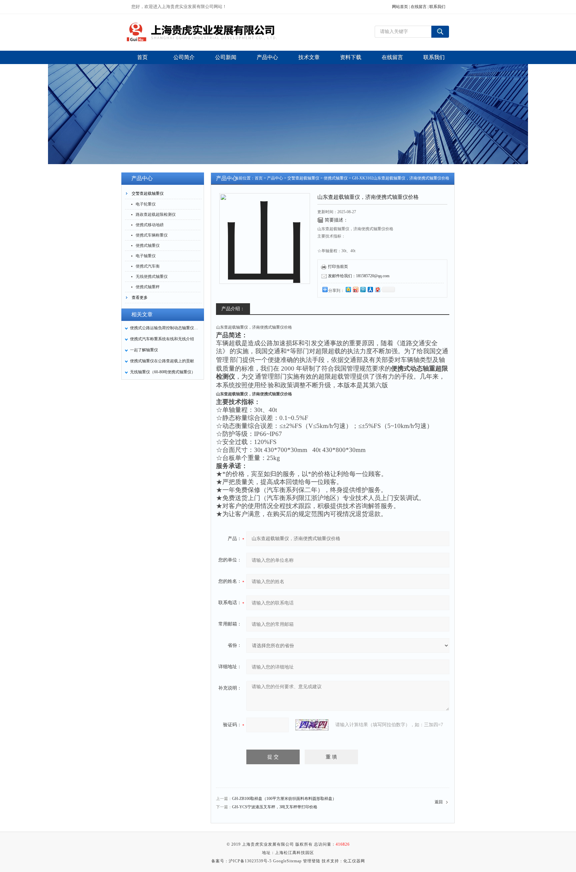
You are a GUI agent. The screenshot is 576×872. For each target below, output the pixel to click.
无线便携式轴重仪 (152, 276)
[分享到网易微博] (377, 289)
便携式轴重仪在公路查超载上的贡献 (162, 361)
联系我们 (437, 6)
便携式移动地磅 (150, 225)
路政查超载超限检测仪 (156, 214)
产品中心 (275, 178)
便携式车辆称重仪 (152, 235)
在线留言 (419, 6)
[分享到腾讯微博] (362, 289)
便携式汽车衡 (148, 266)
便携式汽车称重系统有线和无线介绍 (162, 339)
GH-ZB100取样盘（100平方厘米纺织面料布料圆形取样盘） (284, 798)
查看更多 (140, 297)
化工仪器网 (354, 861)
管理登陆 (311, 861)
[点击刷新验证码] (312, 725)
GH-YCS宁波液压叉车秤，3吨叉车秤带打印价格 (274, 807)
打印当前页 (338, 266)
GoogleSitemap (287, 861)
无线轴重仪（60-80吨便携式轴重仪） (162, 372)
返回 (439, 802)
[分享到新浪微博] (355, 289)
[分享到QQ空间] (348, 289)
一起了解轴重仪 (144, 350)
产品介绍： (233, 308)
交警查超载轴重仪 (148, 193)
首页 (259, 178)
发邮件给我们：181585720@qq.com (358, 276)
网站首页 (400, 6)
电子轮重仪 (146, 204)
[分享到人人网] (370, 289)
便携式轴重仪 (148, 245)
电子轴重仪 (146, 256)
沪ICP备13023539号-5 (250, 861)
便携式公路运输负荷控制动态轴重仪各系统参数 (165, 328)
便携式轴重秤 (148, 287)
